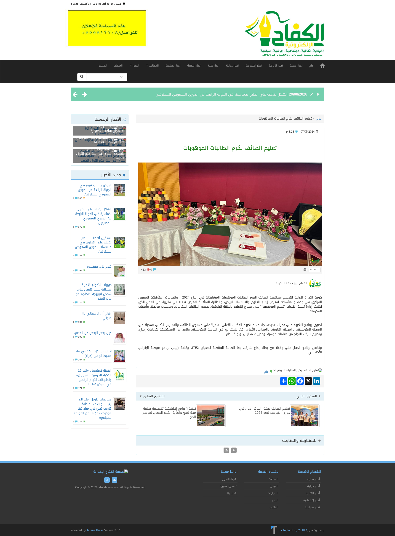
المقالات (153, 65)
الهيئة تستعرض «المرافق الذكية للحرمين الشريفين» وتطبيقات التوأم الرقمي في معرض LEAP (94, 377)
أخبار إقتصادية (254, 65)
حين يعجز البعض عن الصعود (92, 333)
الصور (135, 65)
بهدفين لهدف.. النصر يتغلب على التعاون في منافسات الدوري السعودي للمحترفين (93, 245)
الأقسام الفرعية (268, 472)
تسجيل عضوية (228, 486)
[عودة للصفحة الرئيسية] (284, 36)
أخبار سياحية (172, 65)
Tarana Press (95, 530)
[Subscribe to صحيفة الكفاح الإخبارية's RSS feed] (233, 451)
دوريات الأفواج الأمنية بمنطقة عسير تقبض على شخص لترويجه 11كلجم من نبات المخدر (93, 292)
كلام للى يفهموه (99, 267)
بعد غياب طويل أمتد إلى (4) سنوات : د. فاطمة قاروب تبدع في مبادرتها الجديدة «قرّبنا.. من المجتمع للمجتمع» (93, 408)
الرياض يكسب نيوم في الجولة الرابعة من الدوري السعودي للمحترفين (95, 189)
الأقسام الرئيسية (309, 472)
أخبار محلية (296, 65)
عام (311, 65)
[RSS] (226, 451)
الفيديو (103, 65)
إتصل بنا (231, 493)
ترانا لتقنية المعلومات (294, 530)
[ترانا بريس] (274, 530)
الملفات (118, 65)
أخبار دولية (232, 65)
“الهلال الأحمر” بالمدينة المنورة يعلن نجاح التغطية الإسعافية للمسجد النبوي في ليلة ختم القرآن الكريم (100, 151)
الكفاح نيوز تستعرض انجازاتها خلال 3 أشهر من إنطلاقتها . (100, 140)
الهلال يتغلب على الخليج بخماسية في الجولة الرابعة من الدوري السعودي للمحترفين (222, 94)
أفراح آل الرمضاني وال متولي (96, 315)
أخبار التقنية (194, 65)
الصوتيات (273, 493)
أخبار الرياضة (276, 65)
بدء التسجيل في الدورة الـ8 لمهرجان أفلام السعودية (105, 128)
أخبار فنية (213, 65)
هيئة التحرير (229, 479)
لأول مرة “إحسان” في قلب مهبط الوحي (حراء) (93, 353)
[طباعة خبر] (305, 269)
